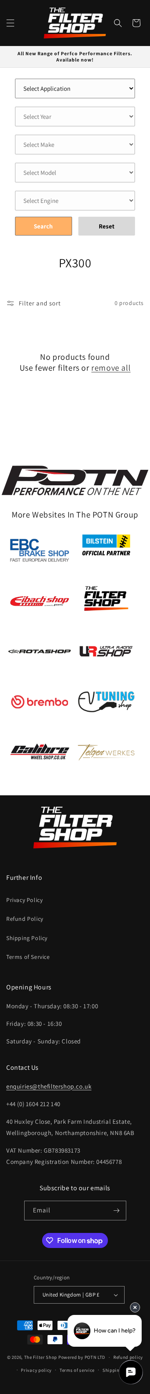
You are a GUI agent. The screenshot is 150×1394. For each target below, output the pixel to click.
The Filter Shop (41, 1357)
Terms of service (77, 1370)
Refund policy (128, 1357)
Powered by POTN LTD (81, 1357)
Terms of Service (28, 957)
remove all (110, 367)
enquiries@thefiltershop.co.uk (48, 1086)
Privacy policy (36, 1370)
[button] (10, 23)
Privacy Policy (24, 900)
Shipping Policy (27, 938)
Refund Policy (24, 918)
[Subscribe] (117, 1210)
